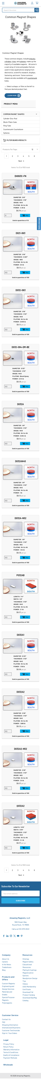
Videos (25, 984)
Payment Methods (10, 1058)
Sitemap (26, 959)
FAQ (3, 1022)
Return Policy (8, 1047)
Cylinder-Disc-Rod (10, 118)
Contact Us (6, 1019)
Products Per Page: (10, 149)
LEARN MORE (12, 95)
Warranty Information (11, 1049)
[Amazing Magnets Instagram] (11, 935)
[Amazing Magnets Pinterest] (21, 935)
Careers (5, 962)
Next (20, 161)
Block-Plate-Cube (10, 122)
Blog (3, 970)
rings (14, 61)
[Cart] (37, 3)
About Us (5, 959)
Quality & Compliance (11, 1055)
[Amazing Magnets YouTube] (18, 935)
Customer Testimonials (11, 1030)
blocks (32, 59)
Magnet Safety (28, 962)
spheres (23, 61)
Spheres (6, 133)
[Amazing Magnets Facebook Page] (4, 935)
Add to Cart (25, 215)
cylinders (8, 61)
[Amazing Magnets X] (14, 935)
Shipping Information (10, 1025)
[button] (17, 141)
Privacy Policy (8, 1044)
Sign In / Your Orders (9, 1033)
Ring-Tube (7, 125)
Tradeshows (6, 967)
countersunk (32, 78)
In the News (6, 964)
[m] (3, 3)
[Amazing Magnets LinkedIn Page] (7, 935)
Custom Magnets (8, 983)
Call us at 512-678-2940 (20, 929)
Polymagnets (7, 1003)
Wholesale (8, 1064)
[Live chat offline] (39, 223)
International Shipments (11, 1027)
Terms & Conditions (10, 1052)
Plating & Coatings (30, 970)
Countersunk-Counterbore (13, 129)
